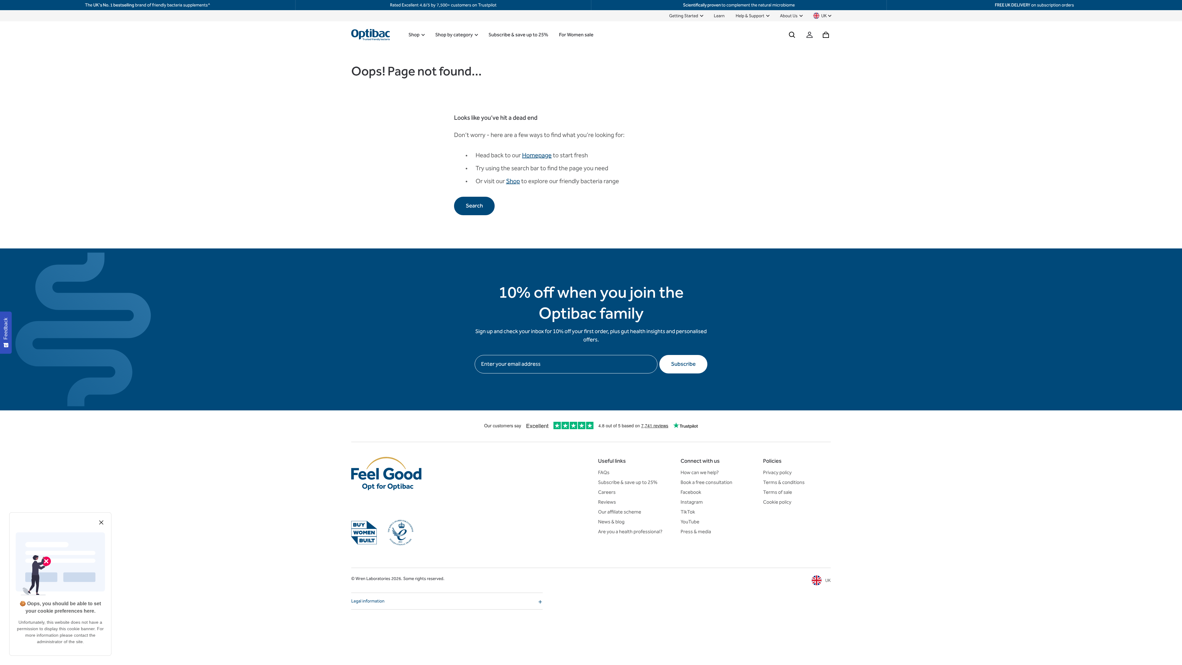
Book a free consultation (706, 482)
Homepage (537, 155)
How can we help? (700, 472)
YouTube (690, 522)
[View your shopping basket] (826, 35)
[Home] (370, 35)
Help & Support (750, 15)
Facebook (691, 492)
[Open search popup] (792, 35)
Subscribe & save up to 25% (518, 35)
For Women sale (576, 35)
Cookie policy (777, 502)
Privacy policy (777, 472)
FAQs (603, 472)
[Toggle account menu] (809, 35)
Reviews (607, 502)
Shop (414, 35)
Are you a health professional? (630, 531)
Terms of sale (777, 492)
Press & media (696, 531)
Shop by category (454, 35)
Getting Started (683, 15)
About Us (789, 15)
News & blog (611, 522)
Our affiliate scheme (619, 512)
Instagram (692, 502)
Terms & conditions (784, 482)
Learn (719, 15)
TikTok (688, 512)
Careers (607, 492)
